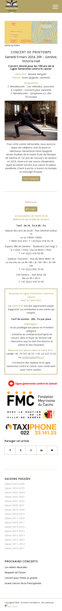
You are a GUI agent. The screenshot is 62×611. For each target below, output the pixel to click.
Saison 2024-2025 (15, 488)
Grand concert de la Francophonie (23, 583)
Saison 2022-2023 (15, 496)
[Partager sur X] (20, 450)
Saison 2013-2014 (15, 535)
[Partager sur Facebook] (10, 450)
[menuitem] (52, 6)
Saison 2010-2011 (15, 548)
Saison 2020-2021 (15, 505)
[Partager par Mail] (52, 450)
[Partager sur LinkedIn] (41, 450)
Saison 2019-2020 (15, 509)
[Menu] (52, 6)
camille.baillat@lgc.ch (33, 357)
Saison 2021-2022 (15, 501)
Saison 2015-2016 (15, 526)
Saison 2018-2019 (15, 513)
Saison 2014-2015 (15, 531)
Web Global (12, 606)
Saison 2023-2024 (15, 492)
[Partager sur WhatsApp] (31, 450)
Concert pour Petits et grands (21, 577)
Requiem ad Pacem (15, 572)
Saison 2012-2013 (15, 539)
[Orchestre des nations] (26, 6)
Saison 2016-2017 (15, 522)
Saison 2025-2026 (15, 483)
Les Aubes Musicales (16, 567)
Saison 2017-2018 (15, 518)
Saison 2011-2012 (15, 543)
